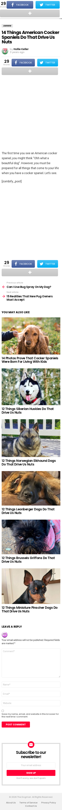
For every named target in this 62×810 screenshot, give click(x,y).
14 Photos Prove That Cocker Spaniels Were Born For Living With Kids (30, 360)
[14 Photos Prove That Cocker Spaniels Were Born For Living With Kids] (31, 335)
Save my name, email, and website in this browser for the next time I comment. (30, 715)
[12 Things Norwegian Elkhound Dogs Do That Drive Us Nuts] (31, 438)
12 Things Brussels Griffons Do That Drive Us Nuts (28, 560)
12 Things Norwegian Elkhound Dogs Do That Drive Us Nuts (29, 462)
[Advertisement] (31, 113)
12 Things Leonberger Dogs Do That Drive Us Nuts (28, 511)
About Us (11, 802)
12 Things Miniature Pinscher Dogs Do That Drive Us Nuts (30, 609)
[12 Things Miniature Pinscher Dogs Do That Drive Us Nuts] (31, 586)
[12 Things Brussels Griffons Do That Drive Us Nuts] (31, 537)
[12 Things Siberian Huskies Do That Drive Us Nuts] (31, 386)
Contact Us (31, 806)
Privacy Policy (48, 802)
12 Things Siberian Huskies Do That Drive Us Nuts (28, 411)
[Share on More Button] (30, 71)
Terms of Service (29, 802)
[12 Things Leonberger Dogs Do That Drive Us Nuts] (31, 488)
